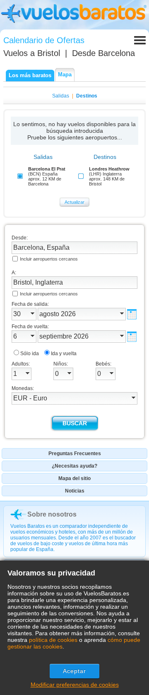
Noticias (74, 491)
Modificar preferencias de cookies (75, 684)
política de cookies (53, 639)
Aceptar (75, 671)
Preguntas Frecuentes (74, 453)
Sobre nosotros (52, 514)
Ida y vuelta (64, 353)
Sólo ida (29, 353)
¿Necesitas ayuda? (74, 466)
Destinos (86, 96)
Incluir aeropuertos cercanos (49, 258)
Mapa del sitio (74, 478)
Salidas (60, 96)
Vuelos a (31, 53)
